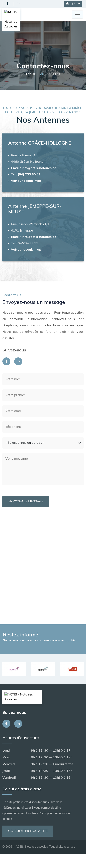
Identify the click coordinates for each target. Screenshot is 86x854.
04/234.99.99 (28, 243)
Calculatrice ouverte (28, 831)
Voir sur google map (26, 181)
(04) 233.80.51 (29, 174)
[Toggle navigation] (77, 14)
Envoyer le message (25, 501)
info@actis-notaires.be (39, 168)
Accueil (32, 74)
